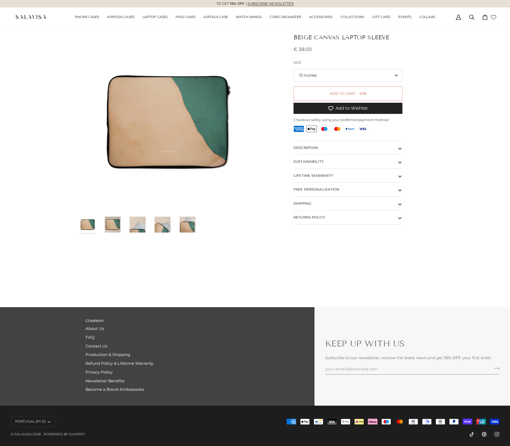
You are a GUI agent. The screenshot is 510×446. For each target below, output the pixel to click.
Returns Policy (309, 217)
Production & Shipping (108, 354)
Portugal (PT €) (30, 421)
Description (306, 147)
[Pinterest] (484, 434)
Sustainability (309, 161)
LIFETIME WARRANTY (313, 175)
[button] (120, 17)
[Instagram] (497, 434)
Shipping (302, 203)
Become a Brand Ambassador (115, 389)
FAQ (90, 337)
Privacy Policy (99, 372)
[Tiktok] (472, 434)
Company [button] (95, 321)
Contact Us (96, 346)
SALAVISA (23, 434)
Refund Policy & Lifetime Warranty (119, 363)
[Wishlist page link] (493, 17)
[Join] (495, 368)
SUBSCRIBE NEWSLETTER (271, 3)
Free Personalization (317, 189)
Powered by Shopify (64, 434)
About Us (95, 328)
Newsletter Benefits (105, 381)
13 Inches (308, 75)
